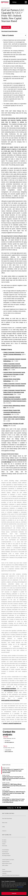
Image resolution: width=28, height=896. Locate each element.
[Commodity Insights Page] (15, 808)
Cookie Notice (20, 886)
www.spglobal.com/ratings (8, 688)
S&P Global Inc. (7, 834)
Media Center (4, 822)
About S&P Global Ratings (7, 818)
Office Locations (5, 865)
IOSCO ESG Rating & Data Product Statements (10, 875)
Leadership (4, 873)
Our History (4, 841)
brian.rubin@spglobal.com (9, 742)
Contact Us (4, 830)
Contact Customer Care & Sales (8, 859)
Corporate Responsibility (6, 871)
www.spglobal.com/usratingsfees (10, 700)
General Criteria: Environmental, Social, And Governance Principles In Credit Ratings (14, 374)
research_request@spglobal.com (12, 723)
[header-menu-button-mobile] (26, 2)
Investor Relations (5, 849)
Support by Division (5, 861)
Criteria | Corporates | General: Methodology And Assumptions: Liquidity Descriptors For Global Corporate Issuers (14, 399)
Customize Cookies (14, 889)
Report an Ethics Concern (7, 863)
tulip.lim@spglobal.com (9, 751)
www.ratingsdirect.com (10, 690)
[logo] (4, 2)
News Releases (5, 851)
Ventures (3, 843)
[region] (14, 886)
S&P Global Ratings (8, 813)
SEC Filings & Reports (6, 855)
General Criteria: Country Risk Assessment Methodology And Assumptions (11, 412)
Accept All (14, 893)
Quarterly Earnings (5, 853)
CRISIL (3, 826)
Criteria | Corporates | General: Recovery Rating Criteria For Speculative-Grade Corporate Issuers (14, 392)
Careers (3, 869)
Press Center (4, 845)
